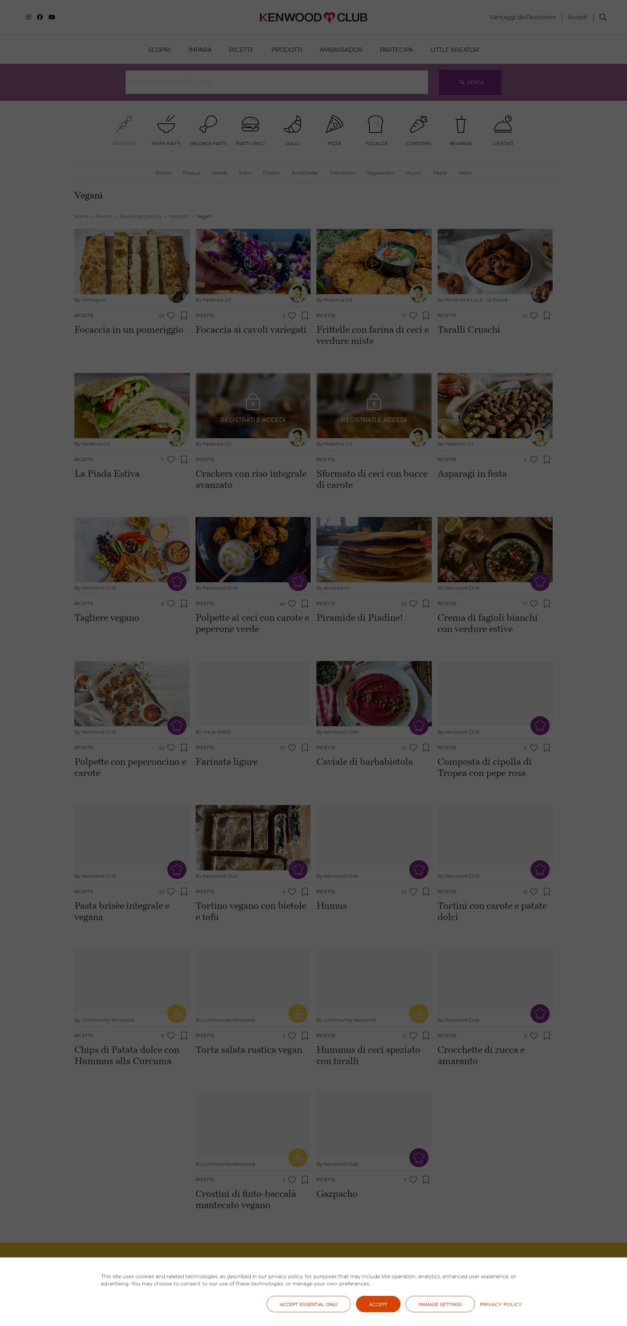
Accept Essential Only (309, 1304)
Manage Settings (440, 1304)
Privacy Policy (501, 1304)
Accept (378, 1304)
